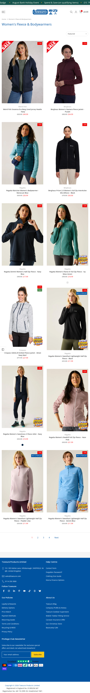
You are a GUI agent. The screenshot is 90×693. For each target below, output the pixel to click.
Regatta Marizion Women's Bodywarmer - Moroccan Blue (22, 191)
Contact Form (51, 568)
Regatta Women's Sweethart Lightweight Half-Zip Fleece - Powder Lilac (22, 519)
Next (56, 537)
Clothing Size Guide (53, 576)
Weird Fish (22, 106)
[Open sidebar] (3, 349)
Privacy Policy (7, 632)
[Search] (71, 12)
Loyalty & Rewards (9, 604)
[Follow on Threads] (35, 591)
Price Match (6, 612)
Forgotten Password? (54, 572)
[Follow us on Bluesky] (40, 591)
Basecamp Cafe (52, 628)
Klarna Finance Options (55, 580)
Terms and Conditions (10, 624)
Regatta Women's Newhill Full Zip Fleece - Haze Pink (67, 438)
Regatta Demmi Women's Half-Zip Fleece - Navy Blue (22, 273)
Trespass (22, 350)
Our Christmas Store (54, 624)
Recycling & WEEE (9, 628)
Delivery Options (8, 608)
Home (4, 19)
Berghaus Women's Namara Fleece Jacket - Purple (67, 110)
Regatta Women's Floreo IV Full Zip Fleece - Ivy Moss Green (67, 273)
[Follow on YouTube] (24, 591)
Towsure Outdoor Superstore (57, 612)
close (88, 2)
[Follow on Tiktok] (30, 591)
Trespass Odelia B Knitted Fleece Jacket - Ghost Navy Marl (22, 354)
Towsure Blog (51, 604)
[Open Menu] (15, 12)
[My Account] (76, 12)
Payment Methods (9, 616)
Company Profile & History (56, 608)
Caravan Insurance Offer (55, 620)
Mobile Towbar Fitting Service (57, 616)
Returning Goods (8, 620)
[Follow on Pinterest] (19, 591)
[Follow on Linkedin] (14, 591)
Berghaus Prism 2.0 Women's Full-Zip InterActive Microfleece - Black (67, 191)
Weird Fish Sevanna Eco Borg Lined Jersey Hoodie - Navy (22, 110)
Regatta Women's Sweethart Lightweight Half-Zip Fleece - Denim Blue (67, 519)
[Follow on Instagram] (9, 591)
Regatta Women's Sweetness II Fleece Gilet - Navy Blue (22, 435)
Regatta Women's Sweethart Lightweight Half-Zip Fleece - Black (67, 357)
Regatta (23, 188)
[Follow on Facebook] (4, 591)
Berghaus (67, 106)
